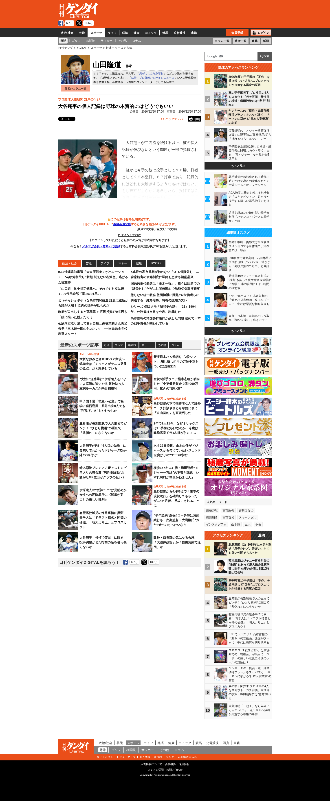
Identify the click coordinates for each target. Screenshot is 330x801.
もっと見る (238, 166)
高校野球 (212, 510)
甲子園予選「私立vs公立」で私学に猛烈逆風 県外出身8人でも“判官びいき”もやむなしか (102, 405)
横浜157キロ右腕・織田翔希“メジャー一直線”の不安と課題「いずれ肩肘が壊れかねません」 (176, 472)
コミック (151, 33)
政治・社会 (69, 263)
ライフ (112, 33)
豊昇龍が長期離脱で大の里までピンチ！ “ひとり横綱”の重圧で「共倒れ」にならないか (103, 428)
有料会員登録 (122, 224)
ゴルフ (119, 345)
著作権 (158, 757)
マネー (122, 263)
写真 (226, 743)
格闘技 (132, 345)
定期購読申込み (187, 757)
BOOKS (156, 263)
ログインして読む (129, 235)
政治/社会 (67, 33)
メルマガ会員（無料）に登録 (101, 246)
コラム (175, 345)
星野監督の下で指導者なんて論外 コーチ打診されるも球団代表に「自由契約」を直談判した (177, 408)
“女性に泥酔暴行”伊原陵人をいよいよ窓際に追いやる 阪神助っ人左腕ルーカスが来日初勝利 (103, 383)
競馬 (165, 33)
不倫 (258, 524)
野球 (106, 345)
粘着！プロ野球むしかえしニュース (152, 77)
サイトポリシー (106, 757)
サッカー (147, 345)
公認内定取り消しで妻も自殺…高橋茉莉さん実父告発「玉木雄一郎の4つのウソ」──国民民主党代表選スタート (92, 329)
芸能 (82, 33)
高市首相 (228, 517)
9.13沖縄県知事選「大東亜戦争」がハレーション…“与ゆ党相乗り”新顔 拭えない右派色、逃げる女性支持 (93, 277)
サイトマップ (127, 757)
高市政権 (228, 510)
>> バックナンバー (173, 119)
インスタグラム (216, 524)
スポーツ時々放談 (89, 354)
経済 (125, 33)
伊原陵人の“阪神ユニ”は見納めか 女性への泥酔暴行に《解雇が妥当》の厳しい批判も (104, 494)
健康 (136, 33)
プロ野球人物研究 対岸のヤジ (79, 99)
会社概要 (170, 764)
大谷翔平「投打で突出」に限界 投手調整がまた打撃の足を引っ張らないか (103, 542)
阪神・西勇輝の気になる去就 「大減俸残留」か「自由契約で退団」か (177, 542)
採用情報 (184, 764)
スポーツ (96, 33)
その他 (162, 345)
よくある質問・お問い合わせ (165, 769)
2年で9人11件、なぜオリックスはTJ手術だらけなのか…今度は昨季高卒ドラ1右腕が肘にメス (176, 428)
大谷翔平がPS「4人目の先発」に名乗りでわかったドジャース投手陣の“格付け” (103, 450)
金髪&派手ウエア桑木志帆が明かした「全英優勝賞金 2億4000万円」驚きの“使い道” (177, 383)
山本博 (235, 524)
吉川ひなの (246, 510)
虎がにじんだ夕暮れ (151, 73)
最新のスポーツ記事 (79, 345)
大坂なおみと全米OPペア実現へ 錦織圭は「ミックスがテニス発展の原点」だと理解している (103, 363)
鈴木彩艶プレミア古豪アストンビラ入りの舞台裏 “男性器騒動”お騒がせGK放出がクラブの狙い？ (103, 472)
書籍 (194, 33)
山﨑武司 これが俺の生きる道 (170, 398)
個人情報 (144, 757)
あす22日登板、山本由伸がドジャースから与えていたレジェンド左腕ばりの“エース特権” (177, 450)
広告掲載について (151, 764)
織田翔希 (212, 517)
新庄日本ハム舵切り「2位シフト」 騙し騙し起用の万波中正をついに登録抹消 (176, 361)
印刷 (197, 119)
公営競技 (179, 33)
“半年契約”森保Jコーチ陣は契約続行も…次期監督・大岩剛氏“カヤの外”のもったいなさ (176, 520)
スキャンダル (247, 517)
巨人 (248, 524)
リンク (170, 757)
